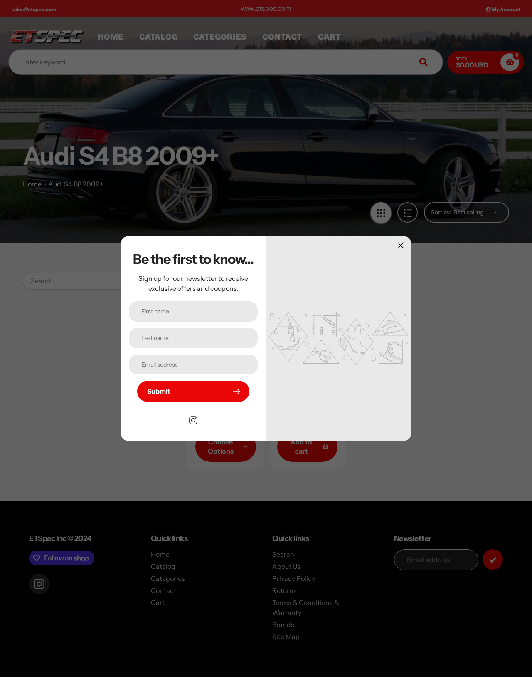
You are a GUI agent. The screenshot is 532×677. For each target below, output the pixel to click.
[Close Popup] (401, 245)
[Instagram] (193, 419)
